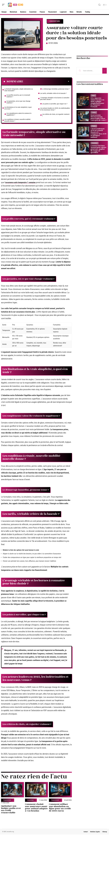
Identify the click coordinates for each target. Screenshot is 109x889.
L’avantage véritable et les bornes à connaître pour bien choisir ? (54, 98)
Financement (7, 800)
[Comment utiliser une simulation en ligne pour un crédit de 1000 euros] (60, 790)
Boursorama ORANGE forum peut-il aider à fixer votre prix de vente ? (98, 117)
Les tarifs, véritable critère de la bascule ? (53, 93)
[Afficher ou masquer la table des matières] (46, 81)
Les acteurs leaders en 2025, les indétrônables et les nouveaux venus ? (55, 109)
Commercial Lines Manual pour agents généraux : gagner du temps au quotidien (98, 149)
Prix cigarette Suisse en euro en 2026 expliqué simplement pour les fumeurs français (97, 102)
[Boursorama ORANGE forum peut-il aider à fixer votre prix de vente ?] (83, 116)
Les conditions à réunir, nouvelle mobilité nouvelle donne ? (17, 120)
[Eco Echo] (15, 5)
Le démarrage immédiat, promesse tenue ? (56, 89)
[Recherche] (99, 5)
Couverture (55, 21)
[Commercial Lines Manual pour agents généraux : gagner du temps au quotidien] (83, 148)
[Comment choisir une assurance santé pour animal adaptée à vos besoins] (36, 790)
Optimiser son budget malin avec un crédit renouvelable (11, 809)
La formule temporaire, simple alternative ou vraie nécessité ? (18, 90)
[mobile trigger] (4, 5)
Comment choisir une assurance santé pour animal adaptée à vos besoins (36, 807)
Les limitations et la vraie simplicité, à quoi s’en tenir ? (18, 108)
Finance (94, 126)
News (93, 95)
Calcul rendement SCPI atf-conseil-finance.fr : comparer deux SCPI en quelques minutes (98, 133)
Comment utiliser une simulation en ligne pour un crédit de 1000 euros (60, 807)
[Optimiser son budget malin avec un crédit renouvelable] (12, 790)
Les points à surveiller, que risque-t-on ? (54, 104)
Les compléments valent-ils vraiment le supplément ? (18, 114)
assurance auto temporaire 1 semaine (20, 182)
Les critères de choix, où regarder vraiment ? (56, 115)
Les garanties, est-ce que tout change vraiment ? (18, 102)
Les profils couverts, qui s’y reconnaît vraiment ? (18, 96)
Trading (93, 112)
